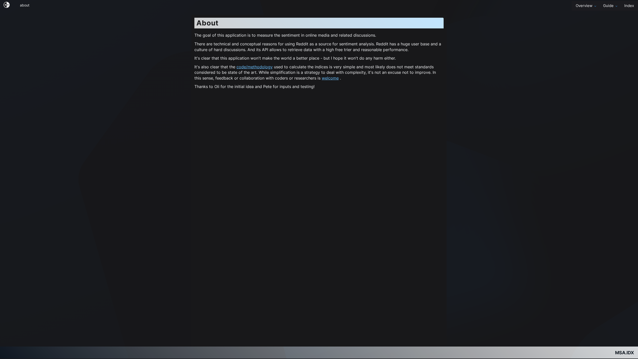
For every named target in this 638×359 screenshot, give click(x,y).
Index (629, 5)
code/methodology (255, 66)
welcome (330, 78)
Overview (584, 5)
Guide (608, 5)
